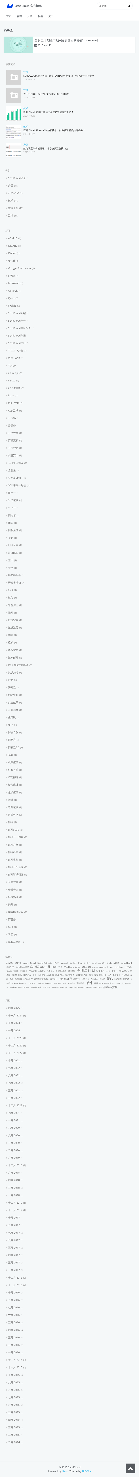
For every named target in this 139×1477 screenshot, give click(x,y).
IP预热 (12, 275)
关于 (50, 16)
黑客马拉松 (14, 942)
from (11, 395)
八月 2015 (14, 1390)
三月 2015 (14, 1427)
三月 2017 (14, 1262)
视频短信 (13, 762)
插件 (10, 612)
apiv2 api (13, 373)
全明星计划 (14, 477)
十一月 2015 (15, 1367)
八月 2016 (14, 1300)
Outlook (13, 290)
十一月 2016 (15, 1285)
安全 (10, 567)
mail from (14, 403)
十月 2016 (14, 1292)
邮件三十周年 (15, 837)
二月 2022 (14, 1098)
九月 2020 (14, 1127)
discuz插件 (14, 388)
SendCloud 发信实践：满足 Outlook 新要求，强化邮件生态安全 (58, 75)
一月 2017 (14, 1270)
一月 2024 (14, 1030)
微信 (10, 597)
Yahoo (12, 365)
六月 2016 (14, 1315)
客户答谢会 (14, 575)
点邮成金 (13, 710)
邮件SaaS (13, 829)
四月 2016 (14, 1330)
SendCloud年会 (17, 320)
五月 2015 (14, 1412)
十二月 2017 (15, 1202)
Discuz (12, 253)
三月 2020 (14, 1142)
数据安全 (13, 620)
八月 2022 (14, 1075)
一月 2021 (14, 1120)
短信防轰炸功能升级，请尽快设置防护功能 (45, 148)
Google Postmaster (19, 268)
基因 (10, 560)
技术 (25, 71)
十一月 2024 (15, 1015)
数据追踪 (13, 627)
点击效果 (13, 702)
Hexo (65, 1471)
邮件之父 (13, 844)
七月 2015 (14, 1397)
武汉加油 (13, 672)
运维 (10, 799)
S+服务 (12, 305)
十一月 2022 (15, 1053)
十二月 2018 (15, 1165)
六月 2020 (14, 1135)
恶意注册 (13, 605)
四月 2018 (14, 1180)
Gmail (11, 260)
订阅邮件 (13, 777)
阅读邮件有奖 (15, 912)
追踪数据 (13, 814)
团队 (10, 522)
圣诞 (10, 537)
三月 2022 (14, 1090)
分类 (29, 16)
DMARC (12, 245)
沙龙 (10, 680)
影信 (10, 590)
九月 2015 (14, 1382)
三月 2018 (14, 1187)
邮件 (10, 822)
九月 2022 (14, 1068)
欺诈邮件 (13, 657)
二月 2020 (14, 1150)
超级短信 (13, 792)
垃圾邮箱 (13, 552)
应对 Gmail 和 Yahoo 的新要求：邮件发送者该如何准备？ (54, 130)
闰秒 (10, 904)
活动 (10, 215)
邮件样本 (13, 852)
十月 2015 (14, 1375)
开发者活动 (14, 582)
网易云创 (13, 732)
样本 (10, 635)
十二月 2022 (15, 1045)
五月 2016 (14, 1322)
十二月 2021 (15, 1105)
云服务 (12, 425)
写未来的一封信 (17, 485)
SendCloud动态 (17, 178)
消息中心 (13, 694)
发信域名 (13, 500)
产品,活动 (13, 193)
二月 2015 (14, 1434)
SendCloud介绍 (17, 313)
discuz (11, 380)
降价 (10, 927)
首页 (8, 16)
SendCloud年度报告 (19, 328)
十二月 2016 (15, 1277)
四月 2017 (14, 1255)
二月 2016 (14, 1345)
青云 (10, 934)
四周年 (12, 515)
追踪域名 (13, 807)
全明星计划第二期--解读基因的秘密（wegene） (67, 40)
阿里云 (12, 919)
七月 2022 (14, 1082)
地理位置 (13, 545)
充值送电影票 (15, 463)
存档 (19, 16)
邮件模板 (13, 859)
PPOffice (87, 1471)
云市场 (12, 418)
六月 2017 (14, 1240)
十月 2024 (14, 1023)
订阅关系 (13, 769)
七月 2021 (14, 1112)
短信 (10, 724)
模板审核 (13, 650)
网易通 (12, 739)
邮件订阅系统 (15, 867)
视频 (10, 755)
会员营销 (13, 447)
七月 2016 (14, 1307)
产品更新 (13, 440)
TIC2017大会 (15, 350)
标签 (40, 16)
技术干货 (13, 208)
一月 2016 (14, 1352)
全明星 (12, 470)
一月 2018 (14, 1195)
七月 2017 (14, 1232)
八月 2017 (14, 1225)
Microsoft (14, 283)
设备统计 (13, 784)
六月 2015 (14, 1404)
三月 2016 (14, 1337)
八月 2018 (14, 1172)
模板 (10, 642)
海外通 (12, 687)
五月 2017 (14, 1247)
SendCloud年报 (17, 335)
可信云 (12, 507)
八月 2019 (14, 1157)
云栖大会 (13, 433)
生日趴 (12, 717)
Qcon (11, 298)
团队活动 (13, 530)
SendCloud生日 (17, 343)
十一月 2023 (15, 1038)
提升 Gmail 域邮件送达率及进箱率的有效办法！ (48, 112)
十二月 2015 (15, 1359)
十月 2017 (14, 1217)
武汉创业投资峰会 (18, 665)
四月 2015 (14, 1419)
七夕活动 (13, 410)
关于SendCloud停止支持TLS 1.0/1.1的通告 (46, 93)
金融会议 (13, 889)
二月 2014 (14, 1442)
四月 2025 (14, 1008)
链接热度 (13, 897)
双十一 (12, 492)
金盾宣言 (13, 882)
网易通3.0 (13, 747)
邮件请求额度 (15, 874)
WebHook (14, 358)
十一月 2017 (15, 1210)
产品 (25, 144)
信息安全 (13, 455)
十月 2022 (14, 1060)
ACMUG (12, 238)
